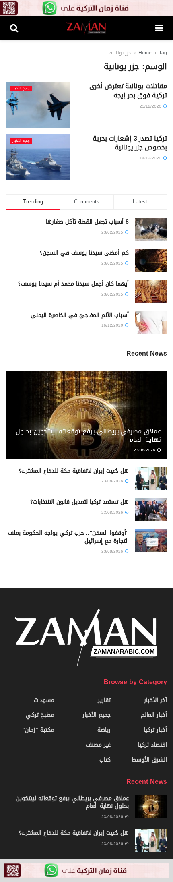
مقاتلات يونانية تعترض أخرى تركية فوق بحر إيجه (128, 90)
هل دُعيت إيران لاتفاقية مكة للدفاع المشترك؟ (74, 471)
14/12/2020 (151, 158)
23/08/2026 (145, 450)
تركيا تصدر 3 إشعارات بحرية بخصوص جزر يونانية (130, 142)
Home (145, 52)
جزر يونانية (120, 52)
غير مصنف (98, 744)
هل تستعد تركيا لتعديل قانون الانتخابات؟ (79, 502)
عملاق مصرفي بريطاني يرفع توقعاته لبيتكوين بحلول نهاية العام (88, 435)
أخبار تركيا (155, 730)
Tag (163, 52)
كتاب (105, 759)
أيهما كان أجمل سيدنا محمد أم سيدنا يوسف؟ (73, 283)
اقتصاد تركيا (152, 744)
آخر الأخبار (155, 700)
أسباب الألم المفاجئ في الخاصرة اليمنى (80, 315)
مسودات (44, 700)
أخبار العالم (154, 715)
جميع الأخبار (21, 88)
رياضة (104, 730)
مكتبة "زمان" (38, 730)
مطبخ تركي (40, 715)
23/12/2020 (151, 106)
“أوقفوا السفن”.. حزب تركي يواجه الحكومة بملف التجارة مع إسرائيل (68, 537)
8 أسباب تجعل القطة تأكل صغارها (87, 221)
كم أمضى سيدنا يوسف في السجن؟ (84, 252)
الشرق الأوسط (149, 759)
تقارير (104, 700)
